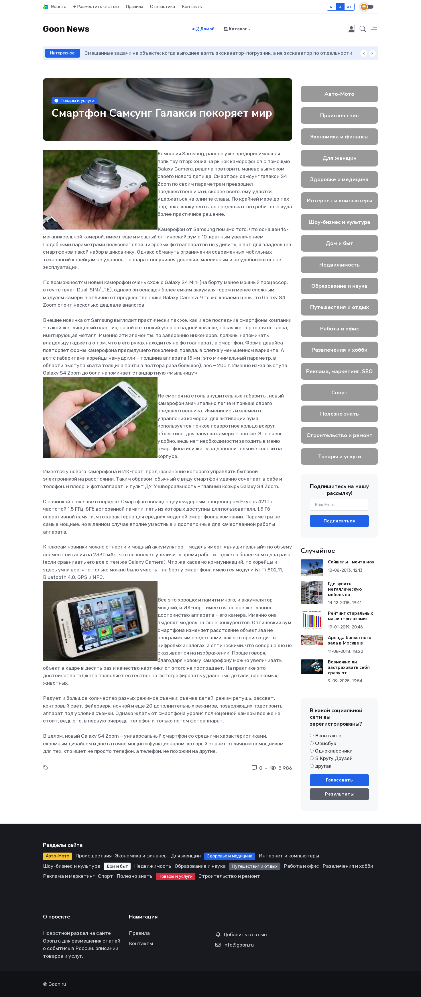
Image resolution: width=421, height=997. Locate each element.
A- (332, 6)
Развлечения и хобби (339, 350)
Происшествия (339, 115)
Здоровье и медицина (339, 179)
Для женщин (339, 158)
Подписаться (339, 521)
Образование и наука (339, 286)
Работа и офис (339, 328)
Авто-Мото (339, 94)
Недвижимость (339, 265)
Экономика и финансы (339, 136)
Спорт (339, 392)
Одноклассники (334, 751)
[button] (362, 29)
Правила (134, 6)
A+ (349, 6)
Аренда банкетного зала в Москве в (349, 640)
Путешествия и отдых (339, 307)
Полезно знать (339, 414)
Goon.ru (57, 6)
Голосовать (339, 780)
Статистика (162, 6)
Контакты (192, 6)
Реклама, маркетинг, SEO (339, 371)
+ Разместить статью (96, 6)
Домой (207, 29)
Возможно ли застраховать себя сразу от (349, 667)
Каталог (237, 29)
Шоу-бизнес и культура (339, 222)
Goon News (66, 29)
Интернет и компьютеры (339, 200)
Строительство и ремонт (339, 435)
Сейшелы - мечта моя (351, 562)
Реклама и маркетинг (69, 876)
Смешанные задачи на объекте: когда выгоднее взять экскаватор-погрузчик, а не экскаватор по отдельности (218, 53)
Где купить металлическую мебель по (345, 589)
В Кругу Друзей (334, 758)
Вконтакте (328, 736)
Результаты (339, 794)
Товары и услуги (77, 100)
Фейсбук (325, 743)
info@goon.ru (238, 945)
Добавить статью (245, 934)
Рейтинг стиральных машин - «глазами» (350, 616)
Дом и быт (339, 243)
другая (323, 766)
